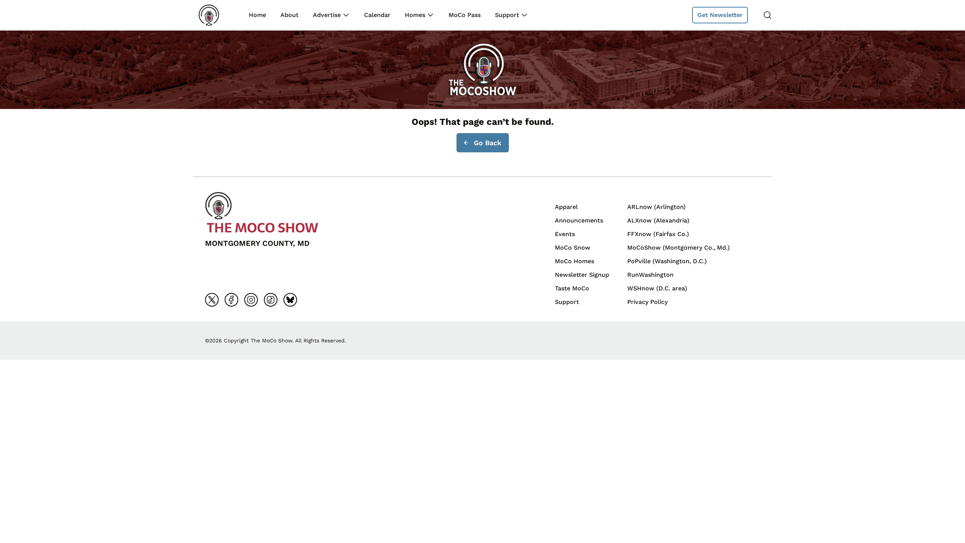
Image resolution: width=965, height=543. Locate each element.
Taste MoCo (572, 288)
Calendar (377, 14)
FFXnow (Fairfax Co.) (658, 234)
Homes (415, 14)
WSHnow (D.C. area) (657, 288)
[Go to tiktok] (270, 300)
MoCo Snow (572, 247)
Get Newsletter (720, 14)
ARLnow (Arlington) (656, 206)
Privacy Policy (647, 301)
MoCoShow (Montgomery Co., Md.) (678, 247)
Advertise (327, 14)
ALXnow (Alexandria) (658, 220)
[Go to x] (212, 300)
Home (257, 14)
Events (565, 234)
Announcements (579, 220)
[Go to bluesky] (290, 300)
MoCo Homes (574, 261)
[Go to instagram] (251, 300)
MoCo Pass (465, 14)
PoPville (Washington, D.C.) (667, 261)
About (289, 14)
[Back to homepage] (214, 15)
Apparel (566, 206)
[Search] (767, 15)
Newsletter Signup (582, 274)
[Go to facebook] (231, 300)
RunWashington (650, 274)
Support (507, 14)
